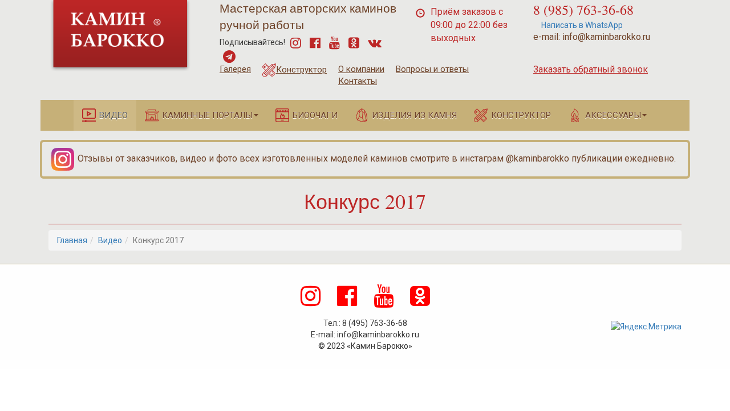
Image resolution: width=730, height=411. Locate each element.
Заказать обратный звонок (590, 69)
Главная (72, 240)
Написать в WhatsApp (581, 25)
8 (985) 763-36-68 (583, 10)
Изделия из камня (414, 115)
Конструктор (301, 70)
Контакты (357, 81)
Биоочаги (315, 115)
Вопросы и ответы (432, 69)
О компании (361, 69)
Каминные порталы (207, 115)
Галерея (235, 69)
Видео (113, 115)
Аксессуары (613, 115)
